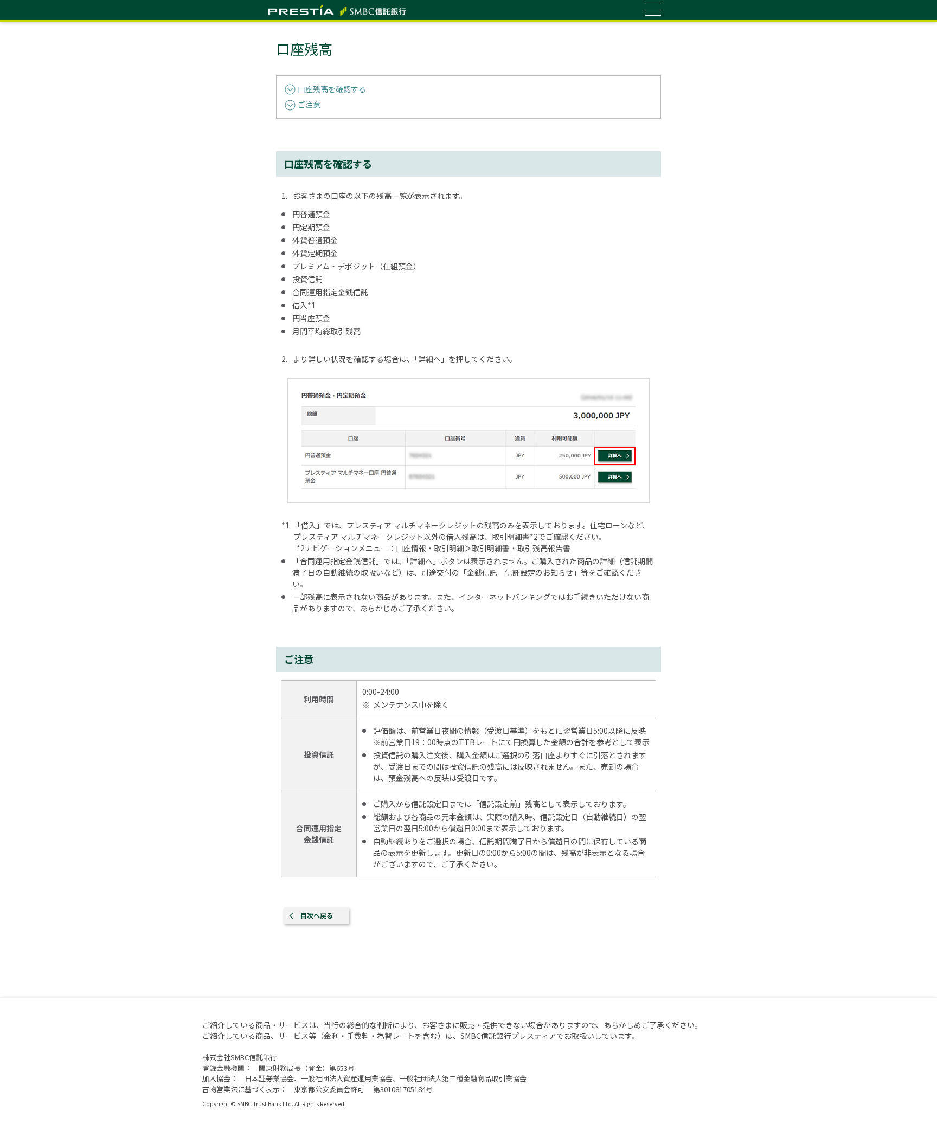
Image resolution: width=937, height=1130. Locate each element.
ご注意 (309, 104)
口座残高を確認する (332, 88)
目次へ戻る (316, 915)
